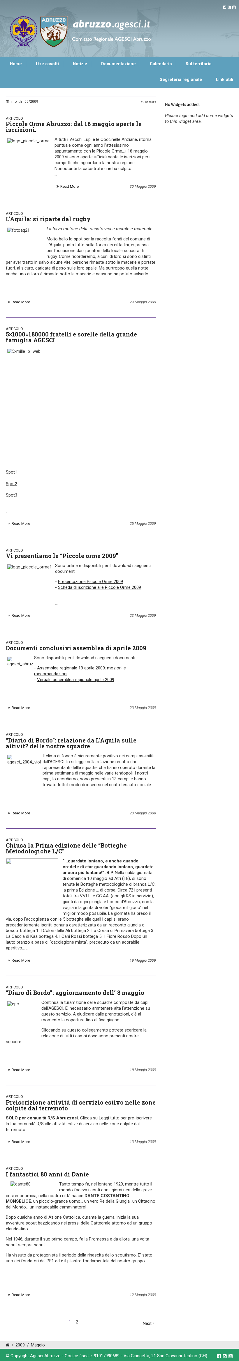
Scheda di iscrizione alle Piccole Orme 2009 (99, 587)
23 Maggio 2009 (143, 615)
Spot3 (11, 495)
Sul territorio (199, 63)
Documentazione (118, 63)
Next (148, 1323)
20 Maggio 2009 (143, 813)
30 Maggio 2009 (143, 186)
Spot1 (11, 472)
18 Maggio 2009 (143, 1070)
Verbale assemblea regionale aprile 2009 (75, 679)
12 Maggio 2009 (143, 1295)
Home (16, 63)
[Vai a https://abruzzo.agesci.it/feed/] (229, 7)
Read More (69, 186)
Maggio (38, 1345)
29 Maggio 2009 (143, 302)
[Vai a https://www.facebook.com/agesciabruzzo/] (224, 7)
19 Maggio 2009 (143, 960)
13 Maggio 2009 (143, 1142)
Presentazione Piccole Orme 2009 (90, 581)
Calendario (161, 63)
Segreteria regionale (181, 79)
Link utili (224, 79)
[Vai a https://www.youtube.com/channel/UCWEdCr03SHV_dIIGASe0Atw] (234, 7)
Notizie (80, 63)
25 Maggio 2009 (143, 523)
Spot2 (11, 483)
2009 (20, 1345)
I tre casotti (47, 63)
